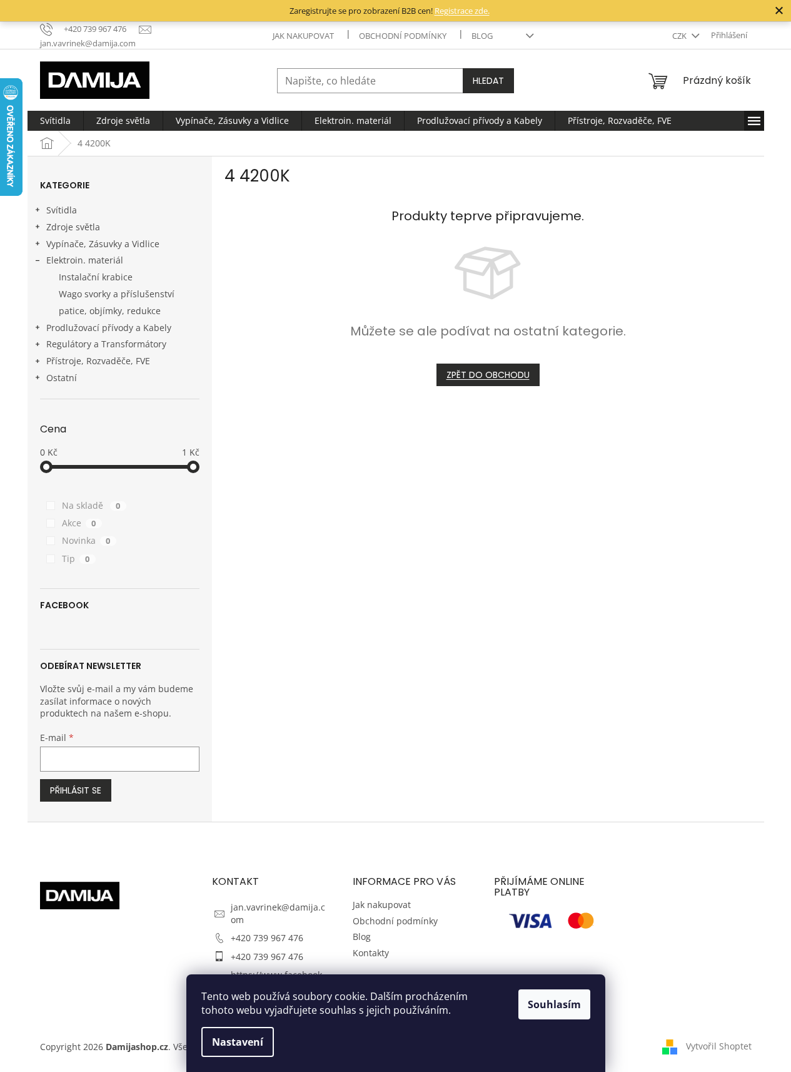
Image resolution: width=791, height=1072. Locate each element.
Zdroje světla (73, 227)
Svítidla (61, 210)
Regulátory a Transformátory (106, 344)
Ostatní (61, 378)
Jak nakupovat (303, 35)
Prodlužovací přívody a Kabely (108, 328)
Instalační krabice (96, 277)
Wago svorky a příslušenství (116, 294)
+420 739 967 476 (267, 938)
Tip (76, 558)
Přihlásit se (75, 790)
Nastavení (237, 1042)
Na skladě (91, 505)
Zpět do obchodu (488, 375)
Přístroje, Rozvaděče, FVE (98, 361)
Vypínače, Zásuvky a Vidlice (102, 244)
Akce (79, 523)
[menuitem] (55, 121)
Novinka (86, 540)
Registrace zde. (462, 10)
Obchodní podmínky (402, 35)
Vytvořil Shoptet (719, 1045)
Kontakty (371, 953)
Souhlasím (554, 1004)
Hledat (488, 80)
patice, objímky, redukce (110, 311)
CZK (680, 35)
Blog (482, 35)
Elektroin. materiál (84, 260)
